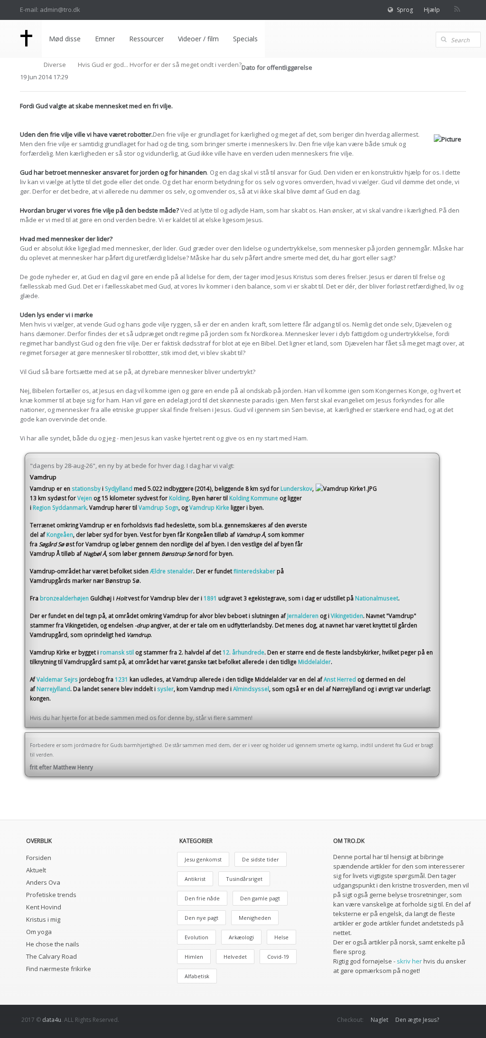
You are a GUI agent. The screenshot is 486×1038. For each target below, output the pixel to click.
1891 (210, 598)
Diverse (55, 64)
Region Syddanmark (59, 507)
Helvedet (235, 956)
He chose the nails (52, 944)
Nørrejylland (53, 688)
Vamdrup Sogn (158, 507)
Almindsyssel (251, 688)
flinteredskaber (254, 571)
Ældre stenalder (171, 571)
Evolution (196, 937)
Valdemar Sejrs (57, 679)
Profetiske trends (51, 894)
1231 (121, 679)
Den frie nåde (202, 898)
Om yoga (39, 931)
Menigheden (255, 917)
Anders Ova (43, 882)
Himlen (194, 956)
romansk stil (117, 652)
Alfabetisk (197, 976)
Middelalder (314, 661)
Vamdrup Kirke (209, 507)
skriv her (409, 961)
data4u (51, 1020)
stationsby (86, 488)
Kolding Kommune (253, 498)
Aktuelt (36, 870)
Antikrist (195, 878)
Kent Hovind (43, 907)
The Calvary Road (51, 956)
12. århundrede (243, 652)
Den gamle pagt (260, 898)
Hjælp (432, 10)
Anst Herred (340, 679)
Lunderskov (296, 488)
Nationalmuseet (376, 598)
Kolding (179, 498)
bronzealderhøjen (64, 598)
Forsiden (38, 857)
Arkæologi (241, 937)
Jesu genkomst (203, 859)
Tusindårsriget (244, 878)
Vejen (84, 498)
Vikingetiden (347, 615)
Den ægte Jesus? (417, 1020)
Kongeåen (60, 534)
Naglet (379, 1020)
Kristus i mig (43, 919)
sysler (165, 688)
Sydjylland (118, 488)
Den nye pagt (201, 917)
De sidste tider (260, 859)
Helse (281, 937)
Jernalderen (302, 615)
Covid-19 (278, 956)
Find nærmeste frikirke (58, 968)
